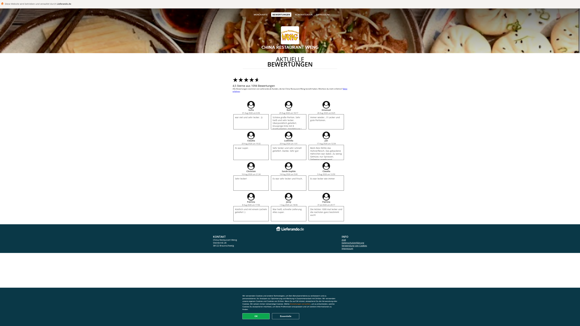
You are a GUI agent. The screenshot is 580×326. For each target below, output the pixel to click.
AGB (344, 239)
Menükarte (260, 14)
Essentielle (285, 316)
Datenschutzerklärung (353, 242)
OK (256, 316)
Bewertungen (281, 14)
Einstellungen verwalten (300, 304)
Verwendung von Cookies (354, 245)
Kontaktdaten (304, 14)
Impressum (322, 14)
